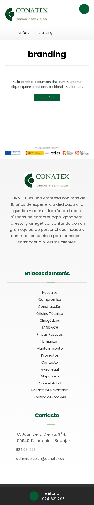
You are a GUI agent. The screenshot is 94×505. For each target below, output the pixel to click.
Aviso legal (50, 369)
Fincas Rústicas (50, 334)
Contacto (49, 362)
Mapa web (50, 376)
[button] (84, 9)
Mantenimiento (50, 348)
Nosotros (49, 292)
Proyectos (50, 355)
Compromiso (49, 299)
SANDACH (49, 327)
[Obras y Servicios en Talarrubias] (27, 14)
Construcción (49, 306)
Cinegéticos (50, 320)
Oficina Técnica (49, 313)
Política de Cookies (49, 397)
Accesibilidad (49, 383)
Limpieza (49, 341)
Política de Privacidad (49, 390)
